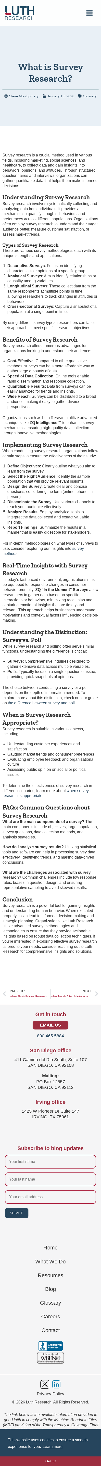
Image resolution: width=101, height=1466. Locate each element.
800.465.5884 (50, 1035)
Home (50, 1248)
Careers (50, 1317)
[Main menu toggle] (89, 13)
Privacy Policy (50, 1393)
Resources (50, 1275)
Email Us (50, 1025)
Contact (50, 1330)
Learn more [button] (53, 1446)
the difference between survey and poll (41, 703)
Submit (16, 1213)
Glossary (90, 96)
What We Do (50, 1262)
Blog (50, 1289)
